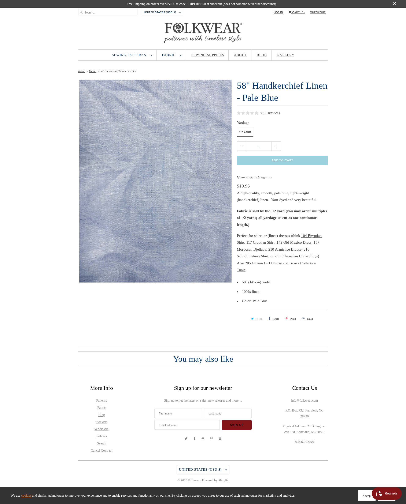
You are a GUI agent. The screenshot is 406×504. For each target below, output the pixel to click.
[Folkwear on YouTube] (203, 438)
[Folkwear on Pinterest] (211, 438)
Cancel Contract (101, 450)
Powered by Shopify (215, 480)
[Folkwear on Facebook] (194, 438)
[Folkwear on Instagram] (220, 438)
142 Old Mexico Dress (294, 242)
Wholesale (101, 429)
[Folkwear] (203, 34)
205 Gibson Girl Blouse (263, 263)
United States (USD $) (160, 12)
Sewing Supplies (207, 55)
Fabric (170, 55)
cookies (26, 495)
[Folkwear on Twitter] (186, 438)
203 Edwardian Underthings (296, 256)
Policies (101, 436)
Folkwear (194, 480)
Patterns (101, 400)
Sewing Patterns (130, 55)
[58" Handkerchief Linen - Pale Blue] (155, 181)
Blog (262, 55)
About (240, 55)
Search (101, 443)
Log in (278, 12)
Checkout (318, 12)
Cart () (298, 12)
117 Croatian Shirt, (261, 242)
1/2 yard (245, 132)
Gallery (285, 55)
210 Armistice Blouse (285, 249)
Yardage (243, 123)
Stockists (101, 422)
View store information (254, 177)
